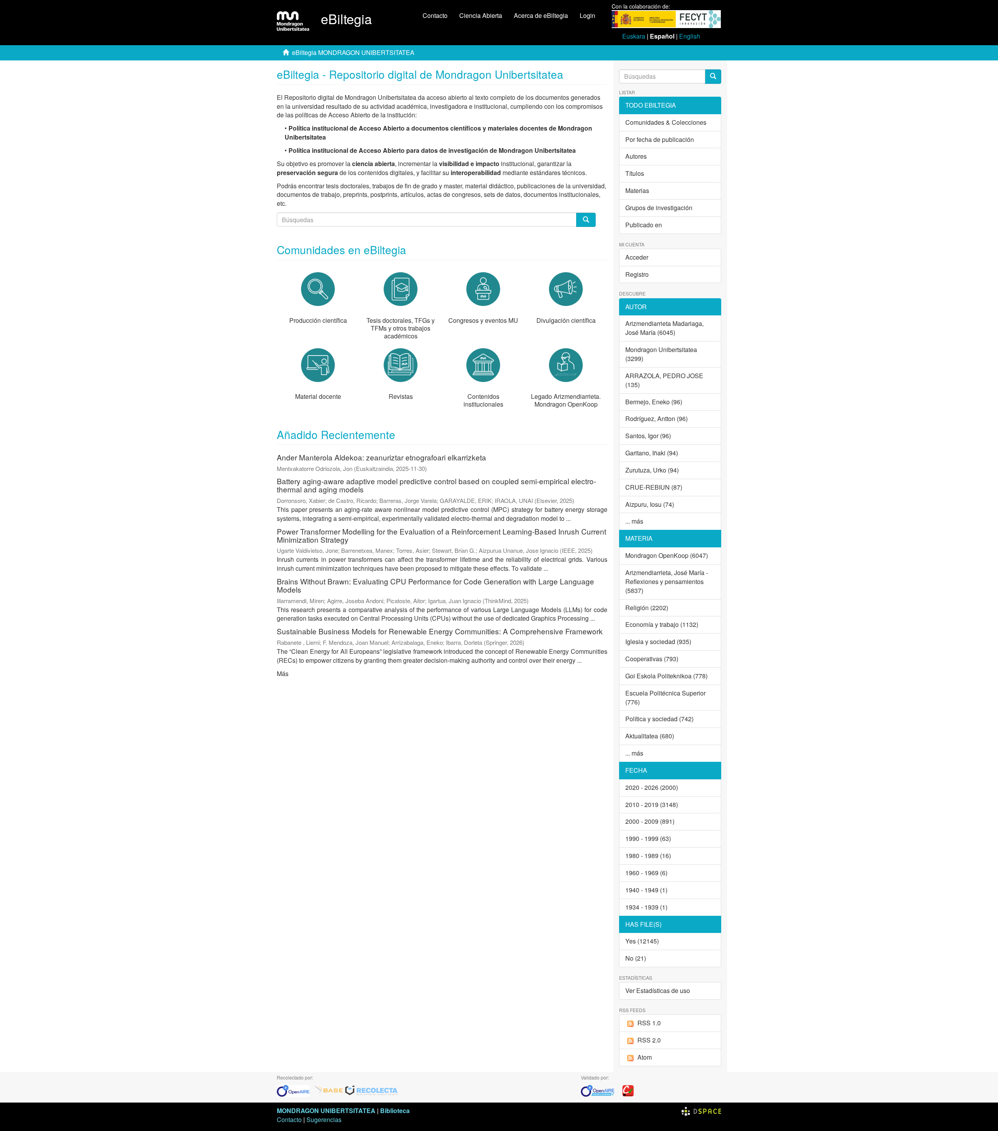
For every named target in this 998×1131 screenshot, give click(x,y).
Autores (636, 156)
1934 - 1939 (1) (646, 907)
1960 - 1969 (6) (646, 872)
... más (634, 521)
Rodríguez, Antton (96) (656, 418)
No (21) (635, 958)
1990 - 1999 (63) (648, 838)
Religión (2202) (646, 607)
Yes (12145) (642, 940)
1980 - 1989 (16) (648, 855)
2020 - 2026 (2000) (651, 787)
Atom (644, 1057)
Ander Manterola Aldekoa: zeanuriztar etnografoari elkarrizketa (381, 457)
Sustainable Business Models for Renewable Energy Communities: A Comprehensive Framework (440, 631)
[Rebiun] (628, 1090)
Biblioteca (395, 1110)
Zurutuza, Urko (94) (652, 469)
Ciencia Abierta (480, 15)
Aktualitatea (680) (649, 735)
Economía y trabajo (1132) (661, 624)
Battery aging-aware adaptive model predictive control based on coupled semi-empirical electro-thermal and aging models (436, 485)
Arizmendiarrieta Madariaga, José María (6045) (664, 328)
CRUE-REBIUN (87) (653, 487)
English (689, 36)
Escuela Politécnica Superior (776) (665, 697)
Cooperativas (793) (651, 658)
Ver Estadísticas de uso (657, 990)
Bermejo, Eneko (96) (653, 401)
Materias (637, 190)
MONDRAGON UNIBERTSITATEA (326, 1110)
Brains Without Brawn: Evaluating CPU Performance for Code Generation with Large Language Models (435, 585)
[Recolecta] (371, 1090)
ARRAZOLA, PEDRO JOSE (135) (664, 380)
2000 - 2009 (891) (649, 821)
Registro (637, 274)
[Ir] (713, 76)
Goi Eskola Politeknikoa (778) (666, 675)
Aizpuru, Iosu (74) (649, 504)
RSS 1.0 (649, 1022)
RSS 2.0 (649, 1039)
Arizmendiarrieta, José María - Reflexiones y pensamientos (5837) (666, 581)
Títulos (634, 173)
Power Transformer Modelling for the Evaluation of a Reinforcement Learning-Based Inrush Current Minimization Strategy (441, 535)
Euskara (633, 36)
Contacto (435, 15)
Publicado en (643, 224)
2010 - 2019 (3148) (651, 804)
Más (282, 673)
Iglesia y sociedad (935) (658, 641)
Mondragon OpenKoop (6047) (666, 555)
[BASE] (328, 1090)
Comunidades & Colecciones (665, 122)
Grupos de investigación (658, 207)
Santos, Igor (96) (648, 435)
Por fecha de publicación (659, 139)
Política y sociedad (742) (659, 718)
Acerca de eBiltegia (541, 15)
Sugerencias (324, 1119)
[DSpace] (701, 1110)
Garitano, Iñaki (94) (651, 452)
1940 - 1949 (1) (646, 889)
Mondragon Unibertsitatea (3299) (661, 354)
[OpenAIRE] (295, 1090)
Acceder (636, 257)
